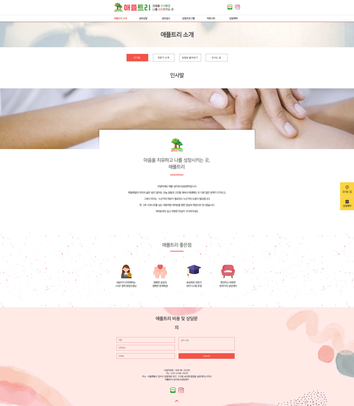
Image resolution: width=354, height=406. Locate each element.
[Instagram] (237, 7)
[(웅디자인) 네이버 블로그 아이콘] (229, 7)
